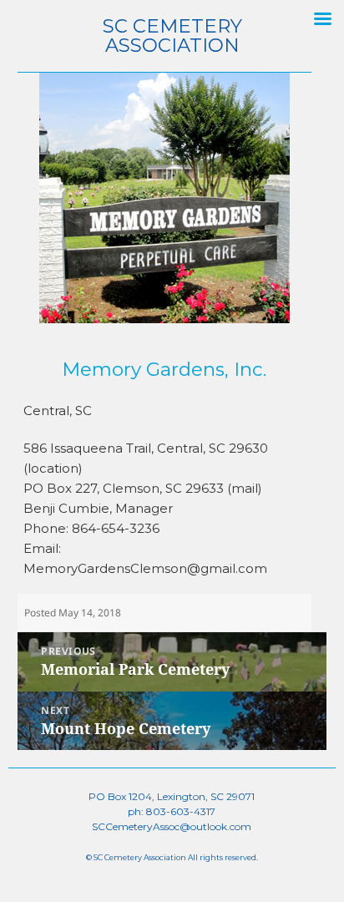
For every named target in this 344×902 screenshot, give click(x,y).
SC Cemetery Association (172, 35)
